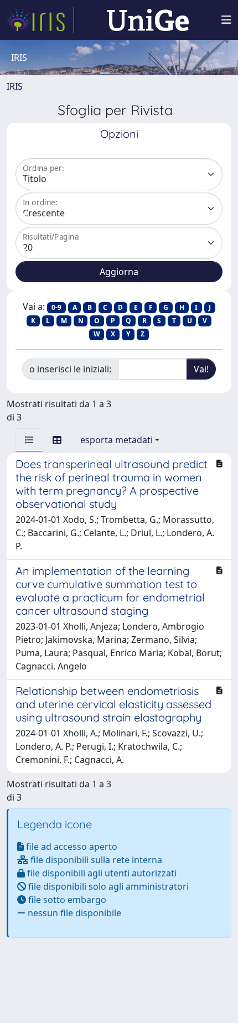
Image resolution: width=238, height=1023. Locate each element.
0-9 (56, 307)
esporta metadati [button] (116, 440)
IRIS (15, 86)
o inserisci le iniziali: (70, 369)
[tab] (29, 439)
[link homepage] (40, 20)
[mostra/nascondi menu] (226, 19)
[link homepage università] (148, 20)
